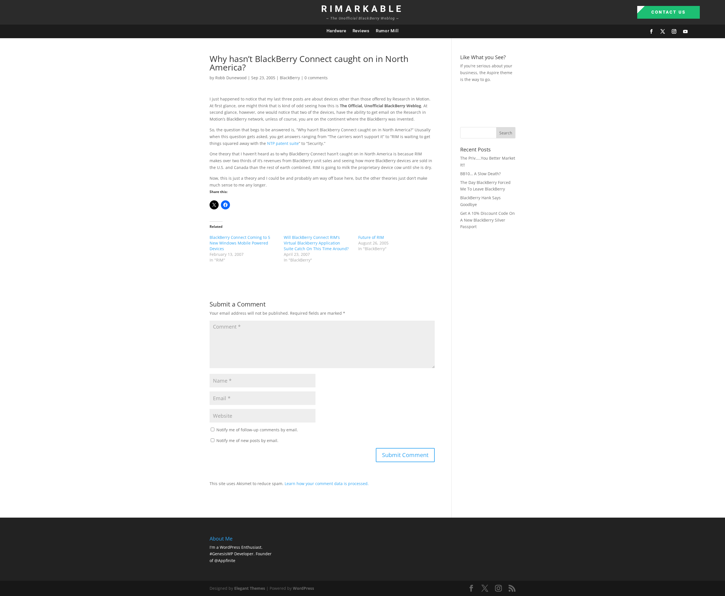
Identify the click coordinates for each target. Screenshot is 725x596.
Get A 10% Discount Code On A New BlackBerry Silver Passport (487, 220)
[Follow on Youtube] (685, 31)
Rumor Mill (387, 30)
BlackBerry (290, 77)
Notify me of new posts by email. (247, 440)
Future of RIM (371, 237)
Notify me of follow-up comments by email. (257, 429)
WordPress (303, 588)
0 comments (316, 77)
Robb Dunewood (231, 77)
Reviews (361, 30)
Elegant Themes (249, 588)
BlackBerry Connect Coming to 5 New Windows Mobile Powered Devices (240, 243)
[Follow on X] (662, 31)
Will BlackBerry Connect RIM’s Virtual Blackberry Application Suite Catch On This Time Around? (316, 243)
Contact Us (668, 12)
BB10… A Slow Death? (480, 173)
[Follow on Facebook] (651, 31)
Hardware (336, 30)
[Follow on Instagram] (674, 31)
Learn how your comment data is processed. (327, 483)
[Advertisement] (563, 104)
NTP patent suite (283, 143)
